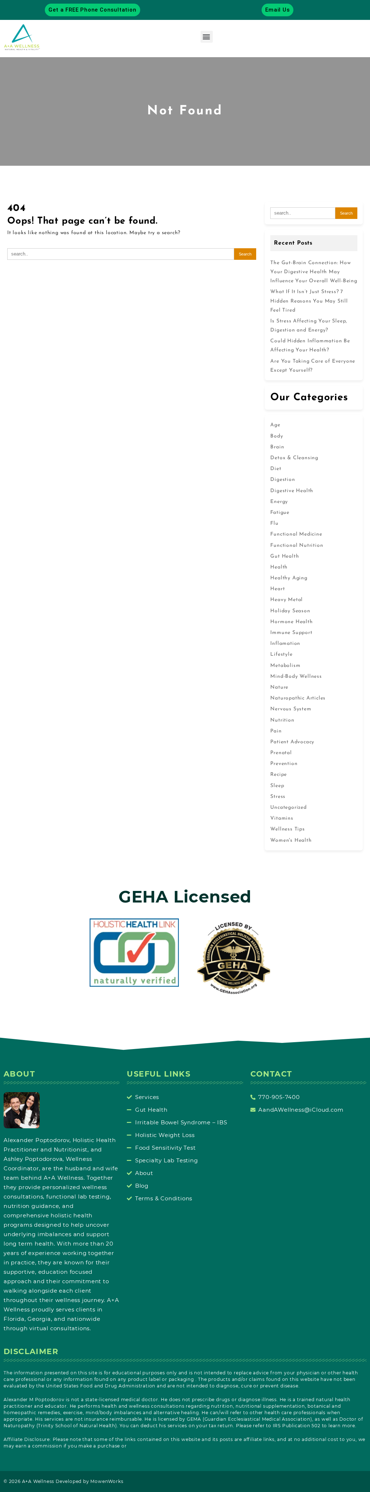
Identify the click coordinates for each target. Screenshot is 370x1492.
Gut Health (284, 556)
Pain (275, 731)
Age (275, 425)
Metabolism (285, 665)
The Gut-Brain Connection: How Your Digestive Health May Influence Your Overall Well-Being (313, 272)
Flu (274, 523)
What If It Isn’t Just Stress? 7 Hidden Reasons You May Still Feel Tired (309, 301)
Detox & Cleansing (294, 458)
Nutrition (282, 720)
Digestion (282, 479)
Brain (277, 447)
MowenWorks (106, 1481)
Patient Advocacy (292, 742)
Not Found (185, 111)
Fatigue (279, 512)
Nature (279, 687)
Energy (279, 501)
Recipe (278, 774)
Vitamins (281, 818)
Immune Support (291, 632)
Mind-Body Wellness (296, 676)
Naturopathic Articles (298, 698)
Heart (277, 589)
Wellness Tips (287, 829)
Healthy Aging (288, 578)
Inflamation (285, 643)
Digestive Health (291, 491)
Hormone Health (291, 622)
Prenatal (281, 753)
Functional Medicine (296, 534)
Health (279, 567)
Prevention (283, 763)
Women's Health (290, 840)
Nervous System (290, 709)
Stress (277, 796)
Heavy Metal (286, 600)
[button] (207, 37)
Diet (275, 469)
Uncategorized (288, 807)
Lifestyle (281, 654)
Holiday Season (290, 611)
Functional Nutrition (296, 545)
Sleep (277, 786)
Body (276, 436)
